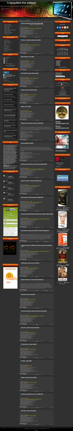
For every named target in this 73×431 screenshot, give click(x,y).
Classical (8, 158)
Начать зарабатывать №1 (62, 122)
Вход (40, 24)
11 (62, 52)
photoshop (9, 149)
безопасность (13, 151)
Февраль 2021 (62, 48)
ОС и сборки (6, 46)
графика (4, 152)
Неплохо (6, 60)
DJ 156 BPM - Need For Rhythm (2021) (30, 73)
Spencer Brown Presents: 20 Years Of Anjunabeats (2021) (34, 164)
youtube (11, 161)
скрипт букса (57, 166)
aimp (11, 154)
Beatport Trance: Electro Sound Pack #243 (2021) (32, 123)
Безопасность (6, 40)
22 (57, 54)
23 (59, 54)
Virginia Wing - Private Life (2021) (29, 344)
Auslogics (5, 151)
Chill (7, 154)
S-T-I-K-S (5, 147)
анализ (8, 155)
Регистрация (36, 24)
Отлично (6, 58)
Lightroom (12, 158)
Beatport (10, 162)
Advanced (5, 158)
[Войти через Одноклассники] (67, 27)
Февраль (27, 20)
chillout (12, 153)
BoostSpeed (9, 151)
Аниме (12, 145)
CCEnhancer (12, 157)
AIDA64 (4, 155)
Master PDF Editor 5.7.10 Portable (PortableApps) (33, 279)
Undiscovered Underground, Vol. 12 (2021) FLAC (32, 394)
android (7, 150)
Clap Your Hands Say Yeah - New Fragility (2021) (32, 23)
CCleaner (11, 150)
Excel (16, 157)
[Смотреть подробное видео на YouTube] (16, 235)
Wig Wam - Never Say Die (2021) (29, 410)
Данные (15, 160)
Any (6, 157)
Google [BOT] (11, 81)
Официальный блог (59, 72)
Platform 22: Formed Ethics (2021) (29, 89)
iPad (12, 155)
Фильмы (67, 264)
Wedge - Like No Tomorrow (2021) (29, 377)
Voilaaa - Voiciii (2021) (27, 360)
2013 (16, 165)
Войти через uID (62, 24)
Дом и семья (66, 282)
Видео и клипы (7, 41)
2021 (8, 163)
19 (64, 53)
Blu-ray (15, 167)
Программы (6, 48)
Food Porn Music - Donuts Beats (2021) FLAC (32, 180)
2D (9, 163)
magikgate (36, 53)
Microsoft (9, 153)
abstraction (8, 161)
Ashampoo (5, 149)
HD (10, 155)
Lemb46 (37, 241)
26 (64, 54)
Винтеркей (15, 146)
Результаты (7, 65)
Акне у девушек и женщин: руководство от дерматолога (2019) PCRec (62, 231)
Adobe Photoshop (14, 149)
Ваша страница (62, 94)
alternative (10, 168)
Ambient (4, 154)
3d (6, 155)
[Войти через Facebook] (60, 27)
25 (62, 54)
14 (67, 52)
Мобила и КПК (6, 45)
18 (62, 53)
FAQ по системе (58, 74)
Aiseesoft (8, 152)
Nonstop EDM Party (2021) (27, 143)
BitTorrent (14, 148)
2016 (14, 165)
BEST (13, 162)
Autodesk (7, 160)
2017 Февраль (58, 60)
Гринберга (12, 147)
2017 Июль (58, 65)
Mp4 (13, 160)
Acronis (11, 152)
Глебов (4, 146)
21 (67, 53)
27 (65, 54)
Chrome (7, 156)
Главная (31, 24)
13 (65, 52)
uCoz (36, 430)
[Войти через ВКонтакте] (58, 27)
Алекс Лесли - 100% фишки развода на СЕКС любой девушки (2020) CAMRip (62, 210)
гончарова (8, 147)
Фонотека (24, 53)
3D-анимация (10, 159)
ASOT (4, 167)
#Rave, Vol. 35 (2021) (26, 106)
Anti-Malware (15, 152)
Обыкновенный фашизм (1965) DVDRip (63, 266)
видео (15, 153)
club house (11, 167)
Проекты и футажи (7, 49)
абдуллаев (5, 148)
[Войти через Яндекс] (62, 27)
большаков (8, 146)
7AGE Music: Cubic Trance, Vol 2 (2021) (30, 263)
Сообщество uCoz (58, 73)
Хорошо (6, 59)
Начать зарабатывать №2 (62, 127)
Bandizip (8, 157)
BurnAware (5, 153)
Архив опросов (12, 65)
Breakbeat (7, 167)
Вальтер (11, 146)
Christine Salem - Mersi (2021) (28, 294)
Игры (5, 44)
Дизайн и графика (7, 42)
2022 (11, 163)
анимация (11, 165)
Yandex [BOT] (5, 81)
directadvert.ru (60, 150)
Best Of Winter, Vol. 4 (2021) (28, 56)
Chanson (7, 162)
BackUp (4, 150)
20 (65, 53)
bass (9, 154)
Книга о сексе (62, 283)
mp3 (7, 145)
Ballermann (5, 163)
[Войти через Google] (65, 27)
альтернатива (9, 148)
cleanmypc (15, 155)
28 (67, 54)
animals (9, 145)
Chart (13, 154)
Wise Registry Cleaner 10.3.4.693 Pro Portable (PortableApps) (35, 230)
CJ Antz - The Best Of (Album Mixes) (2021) (31, 40)
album (6, 165)
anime (15, 145)
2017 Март (58, 61)
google (4, 156)
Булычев (4, 145)
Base (10, 156)
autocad (10, 160)
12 (64, 52)
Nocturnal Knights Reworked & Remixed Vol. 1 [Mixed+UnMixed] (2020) (37, 213)
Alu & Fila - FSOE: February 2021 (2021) (30, 327)
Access (15, 158)
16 (59, 53)
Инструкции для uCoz (59, 75)
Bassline (4, 161)
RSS (42, 24)
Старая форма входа (62, 30)
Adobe (14, 150)
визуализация (5, 159)
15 (57, 53)
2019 (4, 168)
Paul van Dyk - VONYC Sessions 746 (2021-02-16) (32, 197)
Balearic (6, 168)
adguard (15, 154)
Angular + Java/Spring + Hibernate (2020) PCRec (62, 249)
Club (13, 168)
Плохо (6, 61)
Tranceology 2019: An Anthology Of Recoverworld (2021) (34, 311)
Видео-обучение (66, 207)
